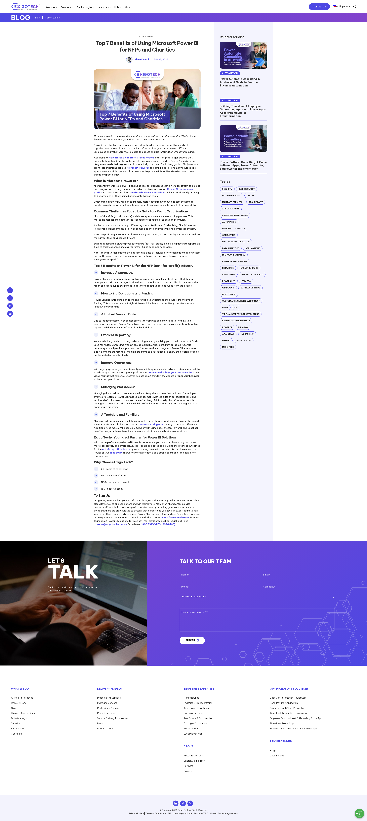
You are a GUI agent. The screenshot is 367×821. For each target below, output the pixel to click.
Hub (116, 7)
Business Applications (234, 261)
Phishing (243, 327)
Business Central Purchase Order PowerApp (294, 728)
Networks (228, 268)
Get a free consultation (175, 517)
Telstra (246, 281)
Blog (38, 17)
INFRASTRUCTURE (249, 268)
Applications (252, 248)
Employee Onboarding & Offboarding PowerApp (296, 718)
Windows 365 (243, 340)
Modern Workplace (252, 274)
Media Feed (228, 347)
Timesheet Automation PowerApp (288, 713)
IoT (236, 307)
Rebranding (247, 334)
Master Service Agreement (224, 813)
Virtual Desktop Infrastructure (240, 314)
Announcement (230, 209)
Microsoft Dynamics (233, 255)
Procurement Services (109, 697)
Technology (256, 202)
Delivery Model (19, 702)
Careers (188, 771)
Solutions (66, 7)
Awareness (228, 334)
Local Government (194, 733)
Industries (103, 7)
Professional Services (108, 708)
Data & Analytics (20, 718)
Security (227, 189)
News (225, 307)
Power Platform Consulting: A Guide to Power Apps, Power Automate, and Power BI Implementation (243, 165)
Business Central (250, 288)
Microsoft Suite (231, 195)
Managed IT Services (233, 228)
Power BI (227, 327)
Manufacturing (191, 697)
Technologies (84, 7)
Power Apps (228, 281)
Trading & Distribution (195, 723)
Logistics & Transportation (198, 702)
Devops (101, 723)
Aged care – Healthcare (197, 708)
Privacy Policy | (137, 813)
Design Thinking (105, 728)
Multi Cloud (229, 294)
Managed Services (232, 202)
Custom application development (241, 301)
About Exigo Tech (193, 755)
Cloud (250, 195)
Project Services (106, 713)
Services (50, 7)
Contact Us (319, 6)
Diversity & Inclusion (194, 760)
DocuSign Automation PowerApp (288, 697)
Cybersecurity (246, 189)
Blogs (273, 750)
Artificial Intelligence (235, 215)
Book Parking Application (284, 702)
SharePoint (228, 274)
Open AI (226, 340)
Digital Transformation (236, 242)
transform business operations (146, 192)
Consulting (228, 235)
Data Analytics (230, 248)
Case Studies (52, 17)
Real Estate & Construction (198, 718)
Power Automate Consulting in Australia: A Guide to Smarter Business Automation (240, 82)
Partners (188, 765)
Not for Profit (191, 728)
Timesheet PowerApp (282, 723)
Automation (230, 73)
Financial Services (193, 713)
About (127, 7)
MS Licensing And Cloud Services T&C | (188, 813)
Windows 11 (228, 288)
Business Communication (236, 321)
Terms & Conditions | (156, 813)
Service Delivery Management (113, 718)
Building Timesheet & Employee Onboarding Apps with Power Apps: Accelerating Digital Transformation (243, 111)
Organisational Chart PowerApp (287, 708)
